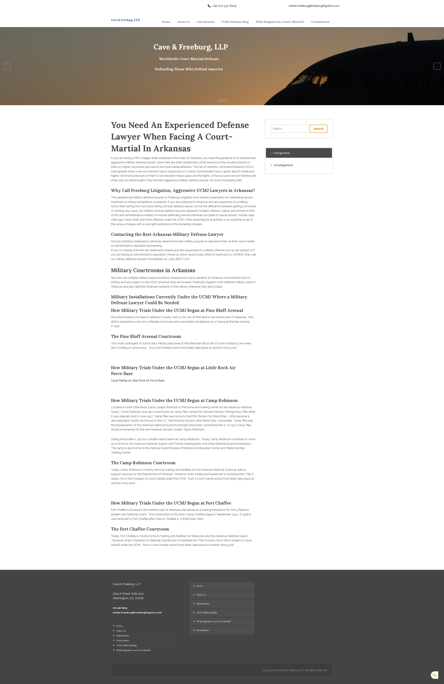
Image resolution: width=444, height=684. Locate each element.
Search (319, 128)
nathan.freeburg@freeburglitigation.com (137, 612)
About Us (121, 631)
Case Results (122, 635)
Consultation (122, 640)
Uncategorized (283, 165)
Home (119, 626)
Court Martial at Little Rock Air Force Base (137, 380)
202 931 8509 (120, 608)
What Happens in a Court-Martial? (133, 650)
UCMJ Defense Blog (126, 645)
